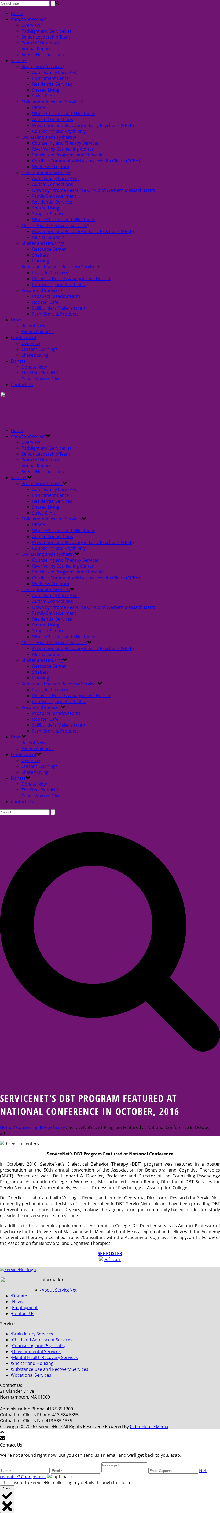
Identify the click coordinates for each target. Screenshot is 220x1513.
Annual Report (36, 49)
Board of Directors (40, 43)
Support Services (49, 214)
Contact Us (22, 385)
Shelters (40, 255)
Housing (40, 261)
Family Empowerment (54, 196)
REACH (39, 108)
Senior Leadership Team (45, 37)
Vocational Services (41, 290)
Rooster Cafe (45, 302)
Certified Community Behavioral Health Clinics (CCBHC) (87, 161)
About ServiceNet (28, 19)
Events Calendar (37, 332)
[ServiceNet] (37, 420)
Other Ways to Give (40, 379)
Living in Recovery (50, 273)
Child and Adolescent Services (51, 102)
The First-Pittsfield (39, 373)
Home (17, 13)
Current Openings (39, 349)
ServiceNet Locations (42, 55)
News (16, 320)
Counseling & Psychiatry (40, 1127)
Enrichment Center (51, 78)
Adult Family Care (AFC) (55, 72)
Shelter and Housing (42, 243)
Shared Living (45, 90)
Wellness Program (50, 167)
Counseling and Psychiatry (59, 131)
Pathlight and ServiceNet (46, 31)
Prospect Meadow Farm (56, 296)
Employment (23, 337)
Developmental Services (45, 172)
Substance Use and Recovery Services (59, 267)
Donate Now (34, 367)
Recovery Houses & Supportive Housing (72, 278)
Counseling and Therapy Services (65, 143)
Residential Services (52, 84)
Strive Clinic (44, 96)
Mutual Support (48, 237)
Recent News (34, 326)
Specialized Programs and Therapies (69, 155)
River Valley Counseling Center (63, 149)
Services (19, 60)
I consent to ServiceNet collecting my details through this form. (69, 1482)
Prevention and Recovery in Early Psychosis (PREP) (83, 125)
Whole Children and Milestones (63, 114)
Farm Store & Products (55, 314)
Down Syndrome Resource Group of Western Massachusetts (93, 190)
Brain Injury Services (42, 66)
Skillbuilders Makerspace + (59, 308)
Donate (18, 361)
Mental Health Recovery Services (54, 225)
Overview (30, 25)
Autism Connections (52, 119)
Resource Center (49, 249)
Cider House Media (149, 1426)
